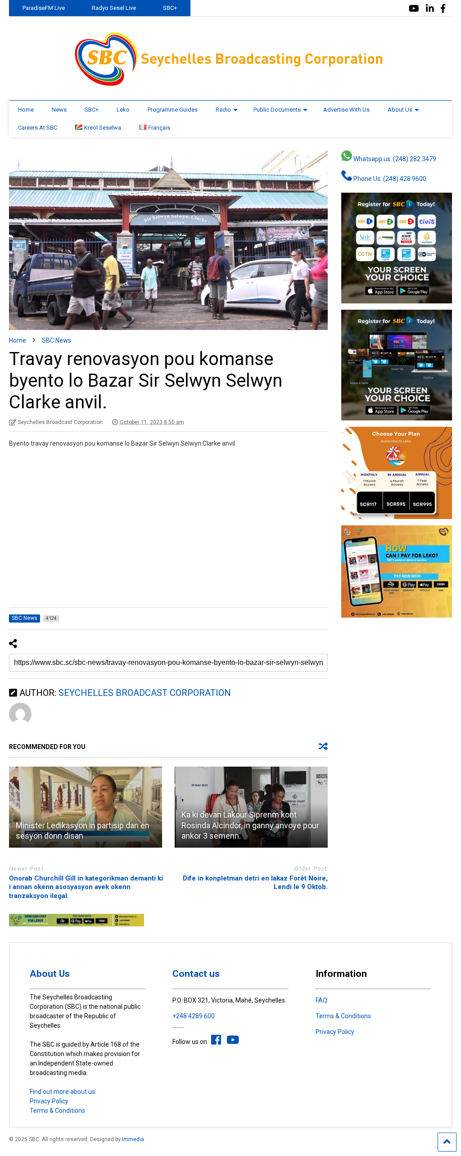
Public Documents (277, 109)
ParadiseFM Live (44, 8)
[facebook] (443, 9)
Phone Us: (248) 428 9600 (389, 178)
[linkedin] (430, 9)
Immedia (133, 1139)
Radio (223, 109)
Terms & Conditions (57, 1110)
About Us (400, 109)
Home (26, 109)
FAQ (321, 1000)
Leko (123, 109)
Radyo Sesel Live (114, 8)
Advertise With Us (346, 109)
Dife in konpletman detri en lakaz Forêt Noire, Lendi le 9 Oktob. (254, 882)
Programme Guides (173, 109)
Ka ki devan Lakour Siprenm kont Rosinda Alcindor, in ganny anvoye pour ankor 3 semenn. (250, 825)
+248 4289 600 (193, 1016)
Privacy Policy (49, 1101)
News (59, 109)
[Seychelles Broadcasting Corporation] (230, 84)
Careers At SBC (37, 127)
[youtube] (414, 9)
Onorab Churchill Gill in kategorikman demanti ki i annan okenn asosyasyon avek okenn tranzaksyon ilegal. (86, 887)
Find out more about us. (63, 1091)
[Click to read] (85, 807)
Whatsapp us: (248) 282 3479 (394, 159)
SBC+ (170, 8)
